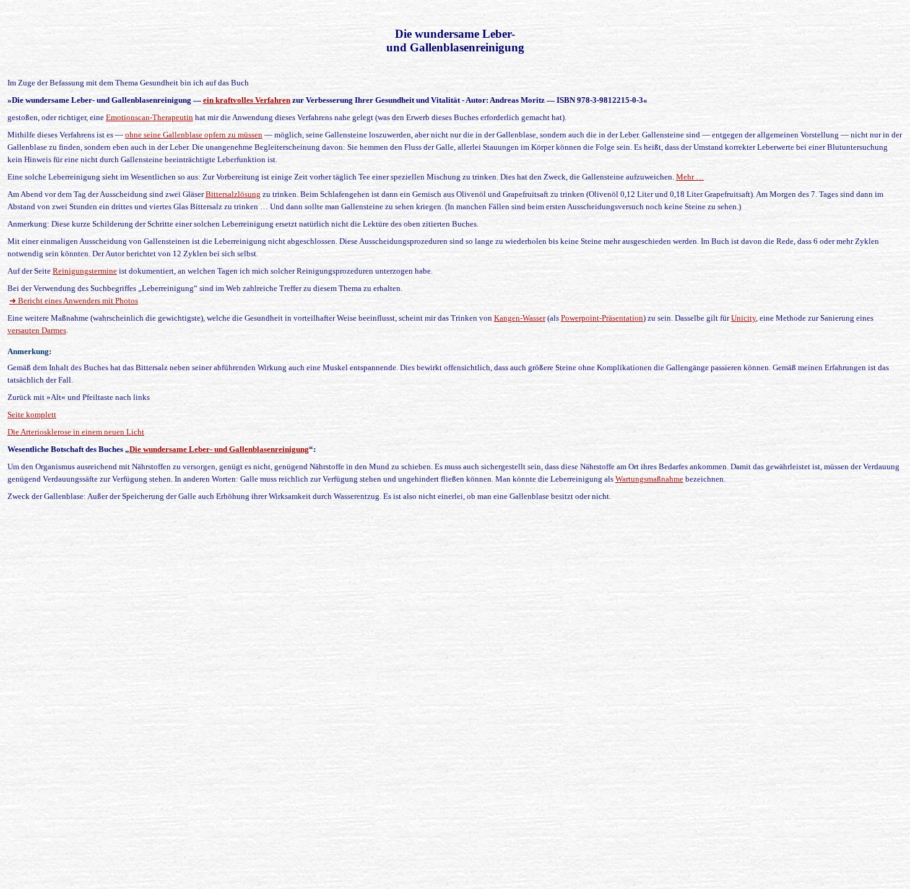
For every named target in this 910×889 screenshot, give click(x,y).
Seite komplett (31, 414)
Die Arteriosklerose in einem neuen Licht (75, 431)
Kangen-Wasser (519, 318)
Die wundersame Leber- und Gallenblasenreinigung (219, 449)
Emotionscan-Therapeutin (149, 117)
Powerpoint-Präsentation (602, 318)
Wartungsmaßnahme (649, 479)
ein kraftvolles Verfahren (246, 100)
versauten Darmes (36, 330)
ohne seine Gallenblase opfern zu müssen (193, 134)
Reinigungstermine (85, 270)
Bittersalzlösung (233, 194)
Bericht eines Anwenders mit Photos (73, 300)
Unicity (743, 318)
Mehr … (690, 176)
